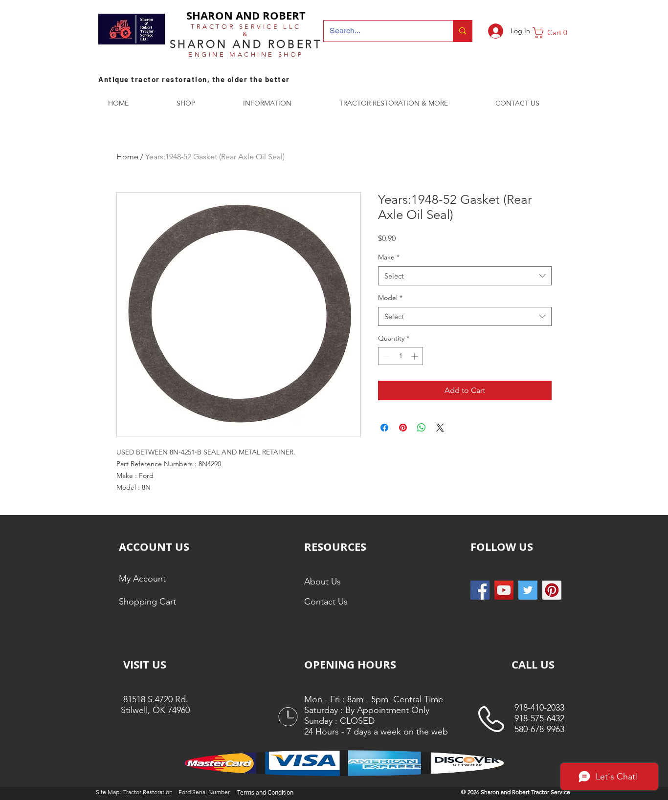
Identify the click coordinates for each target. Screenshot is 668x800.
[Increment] (415, 356)
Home (127, 156)
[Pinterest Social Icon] (551, 590)
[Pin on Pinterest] (403, 427)
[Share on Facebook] (384, 427)
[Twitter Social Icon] (527, 590)
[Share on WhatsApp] (421, 427)
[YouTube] (503, 590)
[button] (554, 32)
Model (390, 297)
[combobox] (465, 275)
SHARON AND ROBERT (246, 15)
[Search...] (462, 31)
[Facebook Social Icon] (480, 590)
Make (389, 257)
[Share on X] (440, 427)
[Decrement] (385, 356)
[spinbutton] (400, 356)
